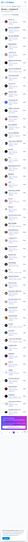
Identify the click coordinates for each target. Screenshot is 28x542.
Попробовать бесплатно (14, 427)
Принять (6, 538)
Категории (8, 6)
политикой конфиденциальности (10, 535)
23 (22, 432)
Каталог (3, 6)
